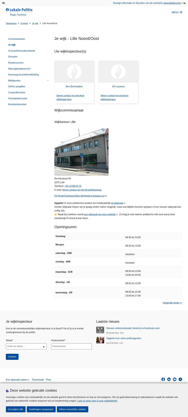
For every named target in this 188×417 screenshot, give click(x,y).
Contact (24, 23)
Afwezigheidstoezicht (19, 68)
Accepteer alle (15, 409)
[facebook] (163, 379)
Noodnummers (16, 62)
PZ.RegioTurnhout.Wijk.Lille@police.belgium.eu (79, 196)
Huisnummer (57, 340)
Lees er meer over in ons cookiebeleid (97, 401)
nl (3, 3)
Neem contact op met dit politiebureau (82, 190)
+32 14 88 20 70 (72, 186)
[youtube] (174, 379)
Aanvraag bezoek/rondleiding (23, 74)
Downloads (38, 379)
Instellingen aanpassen (41, 409)
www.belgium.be (172, 3)
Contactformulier (16, 92)
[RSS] (180, 379)
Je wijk (35, 23)
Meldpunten (14, 80)
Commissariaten (16, 39)
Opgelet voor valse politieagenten (123, 338)
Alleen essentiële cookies (72, 409)
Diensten (12, 56)
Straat (9, 340)
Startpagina (11, 23)
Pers (48, 379)
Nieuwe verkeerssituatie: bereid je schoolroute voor (133, 328)
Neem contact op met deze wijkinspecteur (70, 97)
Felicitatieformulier (17, 98)
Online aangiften (16, 86)
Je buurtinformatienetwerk (21, 51)
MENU (175, 12)
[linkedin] (169, 379)
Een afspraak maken (16, 379)
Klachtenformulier (17, 104)
